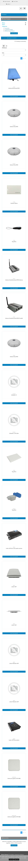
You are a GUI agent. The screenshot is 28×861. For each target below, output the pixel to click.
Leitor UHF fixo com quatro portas (14, 548)
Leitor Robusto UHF (14, 663)
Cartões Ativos (14, 203)
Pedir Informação (13, 96)
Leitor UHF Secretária (14, 740)
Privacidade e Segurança (14, 854)
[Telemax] (3, 8)
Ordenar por (4, 47)
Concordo (11, 859)
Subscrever (13, 845)
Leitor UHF (14, 586)
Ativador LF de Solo (14, 433)
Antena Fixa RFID (14, 126)
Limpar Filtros (13, 33)
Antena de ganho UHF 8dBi (14, 778)
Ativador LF (14, 395)
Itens (3, 52)
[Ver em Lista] (6, 46)
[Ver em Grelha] (3, 46)
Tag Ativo (14, 241)
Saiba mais (16, 859)
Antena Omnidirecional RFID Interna (14, 280)
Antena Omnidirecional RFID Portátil (14, 318)
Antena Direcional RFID (14, 88)
